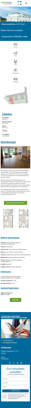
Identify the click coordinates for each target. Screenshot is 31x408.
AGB (19, 397)
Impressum (3, 357)
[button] (26, 3)
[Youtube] (21, 2)
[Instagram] (18, 4)
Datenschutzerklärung (5, 358)
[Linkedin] (21, 4)
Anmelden (15, 390)
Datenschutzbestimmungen (13, 398)
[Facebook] (18, 2)
